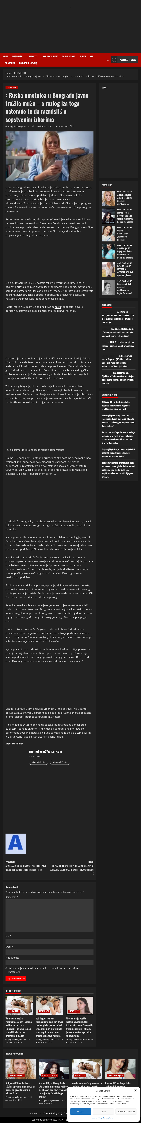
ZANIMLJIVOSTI (68, 56)
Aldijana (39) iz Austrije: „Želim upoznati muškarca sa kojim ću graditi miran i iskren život (108, 198)
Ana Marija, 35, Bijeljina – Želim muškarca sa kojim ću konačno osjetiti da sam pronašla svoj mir (108, 251)
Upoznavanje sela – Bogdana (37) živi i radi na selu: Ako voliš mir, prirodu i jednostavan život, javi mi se (117, 361)
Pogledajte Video (128, 59)
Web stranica (12, 957)
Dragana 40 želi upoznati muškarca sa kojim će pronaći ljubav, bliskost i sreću (108, 287)
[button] (135, 1090)
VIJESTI (83, 56)
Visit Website (38, 762)
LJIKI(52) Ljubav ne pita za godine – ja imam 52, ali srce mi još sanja (118, 346)
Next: (71, 867)
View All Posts (60, 762)
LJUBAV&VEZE (32, 56)
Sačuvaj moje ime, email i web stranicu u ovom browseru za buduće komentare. (43, 970)
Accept (80, 1111)
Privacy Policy (108, 1118)
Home (5, 56)
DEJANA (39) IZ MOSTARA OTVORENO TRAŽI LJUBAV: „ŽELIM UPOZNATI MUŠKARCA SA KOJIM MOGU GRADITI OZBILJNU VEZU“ (108, 269)
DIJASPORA (10, 63)
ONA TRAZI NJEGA (50, 56)
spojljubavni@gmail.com (19, 126)
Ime (8, 936)
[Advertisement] (70, 28)
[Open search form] (108, 59)
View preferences (126, 1111)
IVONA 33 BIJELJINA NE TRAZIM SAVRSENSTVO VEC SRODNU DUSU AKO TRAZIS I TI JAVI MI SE (118, 317)
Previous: (26, 865)
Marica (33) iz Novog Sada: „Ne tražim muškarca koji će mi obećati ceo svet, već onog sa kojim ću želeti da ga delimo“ (108, 216)
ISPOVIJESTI (17, 56)
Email (9, 946)
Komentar (12, 896)
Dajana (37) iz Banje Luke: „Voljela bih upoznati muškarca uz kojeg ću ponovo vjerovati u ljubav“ (108, 233)
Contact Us (36, 1113)
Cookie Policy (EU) (28, 63)
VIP (91, 56)
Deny (103, 1111)
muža (58, 306)
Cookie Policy (97, 1118)
